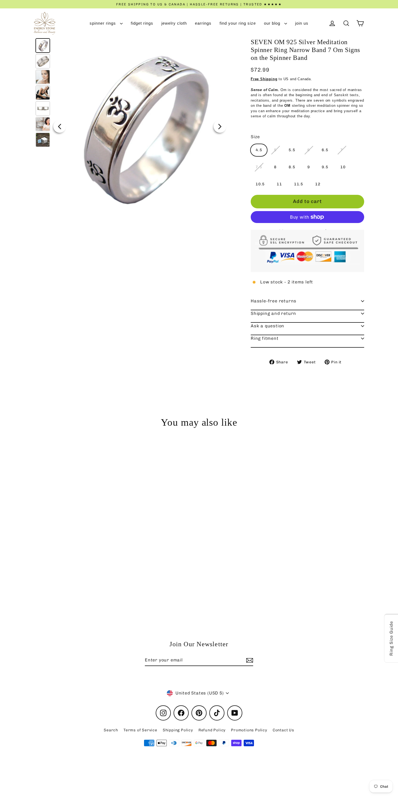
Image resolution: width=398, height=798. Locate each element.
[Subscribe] (248, 660)
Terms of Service (140, 730)
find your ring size (238, 23)
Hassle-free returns (273, 300)
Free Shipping (264, 79)
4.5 (259, 150)
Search (111, 730)
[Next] (220, 126)
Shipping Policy (178, 730)
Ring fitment (265, 338)
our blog (273, 23)
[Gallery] (131, 126)
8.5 (292, 167)
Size (255, 136)
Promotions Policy (249, 730)
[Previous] (59, 126)
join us (301, 23)
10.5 (260, 184)
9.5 (325, 167)
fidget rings (142, 23)
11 (279, 184)
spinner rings (103, 23)
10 (343, 167)
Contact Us (283, 730)
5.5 (292, 150)
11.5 (298, 184)
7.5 (259, 167)
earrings (203, 23)
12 (318, 184)
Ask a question (267, 325)
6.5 (325, 150)
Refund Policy (212, 730)
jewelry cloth (174, 23)
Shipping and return (273, 313)
